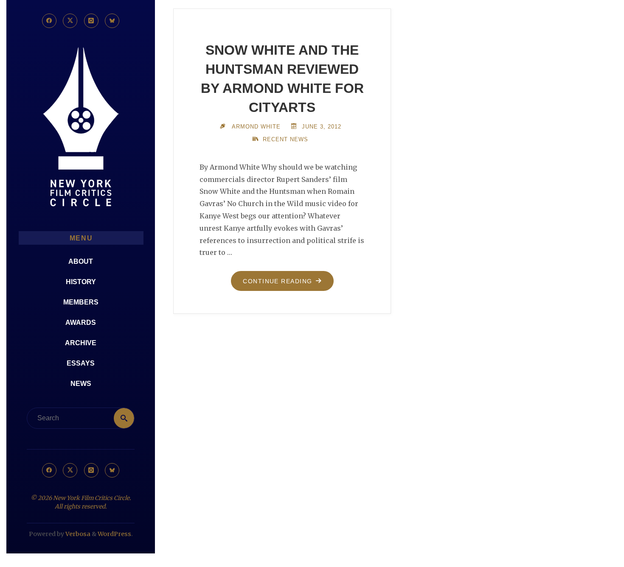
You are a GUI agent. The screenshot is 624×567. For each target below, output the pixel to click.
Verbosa (77, 534)
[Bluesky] (112, 21)
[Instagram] (91, 21)
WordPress (114, 534)
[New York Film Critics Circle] (80, 127)
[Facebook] (49, 21)
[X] (70, 21)
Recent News (285, 139)
